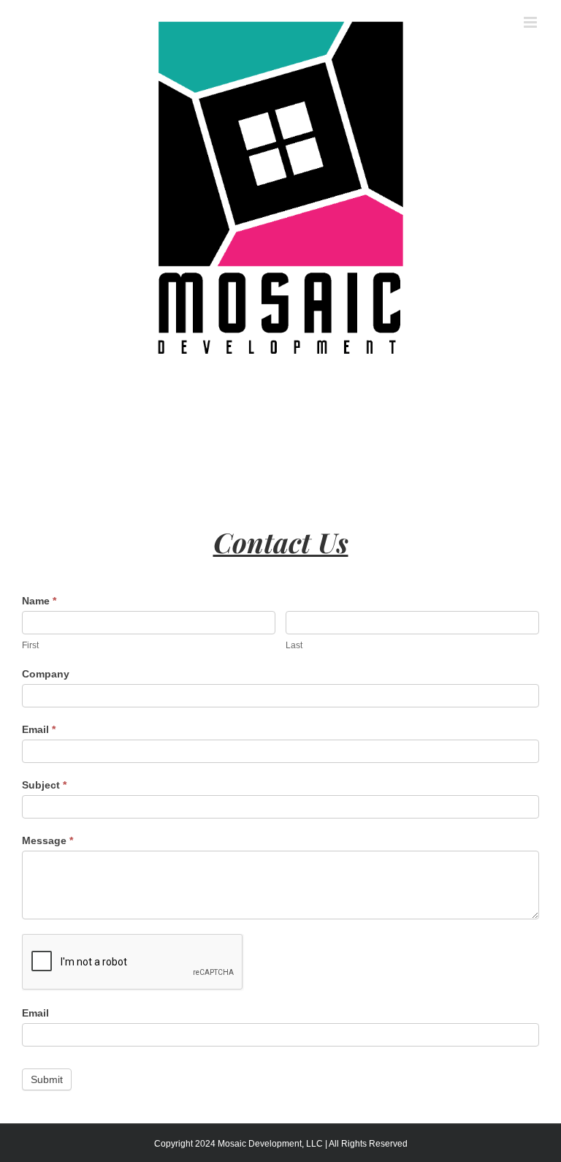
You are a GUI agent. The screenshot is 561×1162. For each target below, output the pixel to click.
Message (47, 840)
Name (39, 601)
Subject (44, 785)
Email (39, 729)
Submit (47, 1079)
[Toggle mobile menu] (531, 22)
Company (45, 674)
